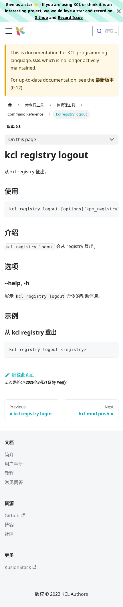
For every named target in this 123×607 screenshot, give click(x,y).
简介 (9, 455)
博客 (9, 525)
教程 (9, 473)
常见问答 (14, 482)
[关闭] (118, 11)
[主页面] (10, 105)
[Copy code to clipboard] (111, 208)
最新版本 (105, 80)
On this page (22, 139)
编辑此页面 (23, 375)
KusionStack (18, 567)
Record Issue (70, 17)
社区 (9, 534)
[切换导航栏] (9, 31)
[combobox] (105, 31)
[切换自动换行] (101, 208)
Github (41, 17)
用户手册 (14, 464)
